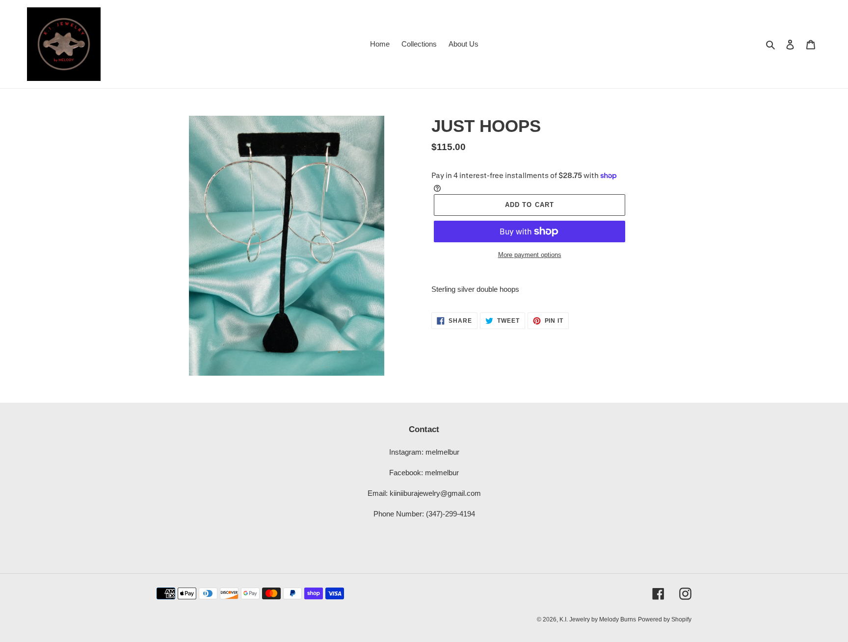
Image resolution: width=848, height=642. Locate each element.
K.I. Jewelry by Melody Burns (597, 619)
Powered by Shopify (664, 619)
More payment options (529, 254)
